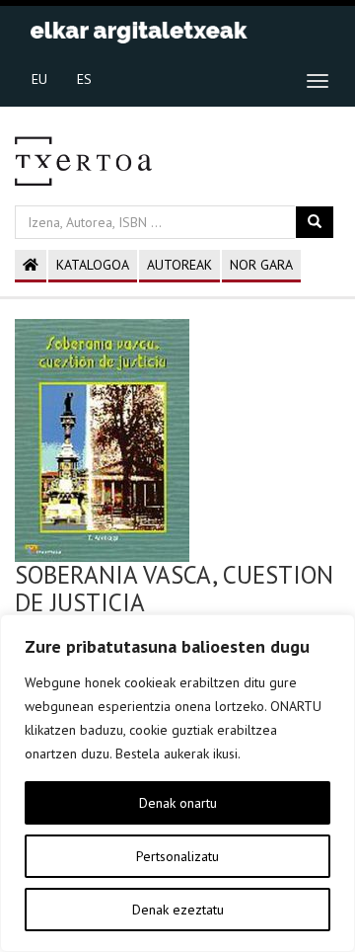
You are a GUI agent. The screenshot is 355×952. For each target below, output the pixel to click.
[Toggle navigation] (317, 81)
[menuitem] (39, 78)
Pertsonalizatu (177, 856)
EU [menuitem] (39, 79)
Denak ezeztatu (178, 909)
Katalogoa (92, 265)
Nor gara (261, 265)
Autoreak (179, 265)
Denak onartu (178, 803)
